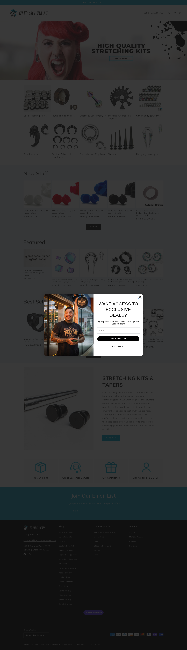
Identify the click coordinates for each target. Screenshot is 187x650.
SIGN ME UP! (118, 339)
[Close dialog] (140, 297)
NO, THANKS (118, 346)
